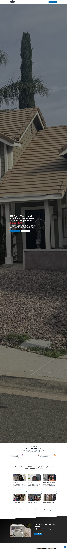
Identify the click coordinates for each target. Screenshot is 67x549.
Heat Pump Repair (32, 502)
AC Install (30, 482)
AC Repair (15, 482)
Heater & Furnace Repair (49, 482)
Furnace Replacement (18, 502)
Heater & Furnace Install (48, 502)
